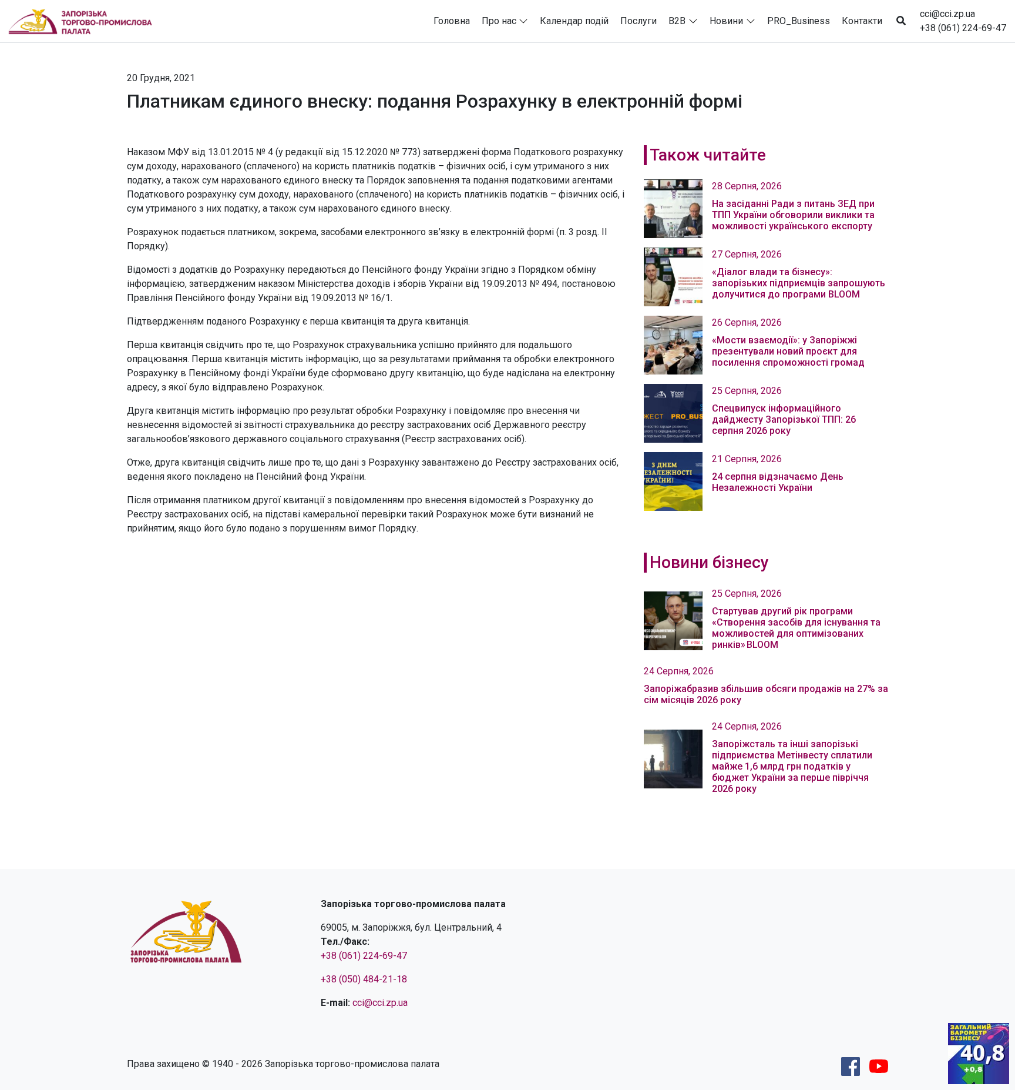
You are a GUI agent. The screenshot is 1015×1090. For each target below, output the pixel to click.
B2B (676, 20)
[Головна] (85, 21)
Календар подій (574, 20)
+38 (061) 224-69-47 (963, 28)
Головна (451, 20)
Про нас (499, 20)
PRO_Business (798, 20)
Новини (726, 20)
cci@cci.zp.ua (947, 13)
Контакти (862, 20)
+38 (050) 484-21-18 (364, 979)
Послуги (638, 20)
